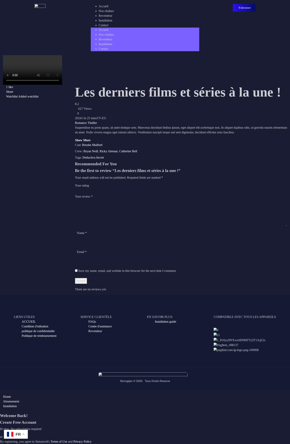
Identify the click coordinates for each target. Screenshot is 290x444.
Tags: (78, 157)
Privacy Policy (82, 441)
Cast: (78, 145)
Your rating (82, 185)
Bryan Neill (90, 151)
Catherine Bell (128, 151)
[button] (244, 8)
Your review (84, 196)
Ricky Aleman (109, 151)
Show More (83, 140)
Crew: (79, 151)
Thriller (92, 122)
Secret (100, 157)
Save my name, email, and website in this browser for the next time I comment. (127, 270)
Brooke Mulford (92, 145)
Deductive (88, 157)
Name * (82, 233)
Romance (81, 122)
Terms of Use (59, 441)
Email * (82, 252)
